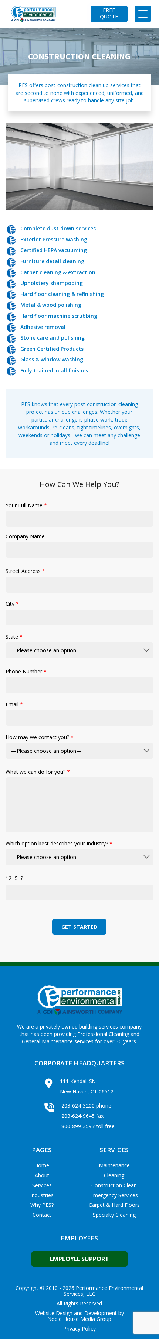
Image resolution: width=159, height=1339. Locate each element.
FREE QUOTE (109, 13)
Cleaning (114, 1175)
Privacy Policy (79, 1328)
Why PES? (42, 1204)
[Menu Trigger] (143, 14)
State (14, 636)
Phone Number (26, 671)
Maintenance (114, 1165)
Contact (42, 1214)
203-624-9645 (78, 1115)
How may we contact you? (40, 737)
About (42, 1175)
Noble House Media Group (79, 1319)
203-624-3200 (78, 1105)
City (12, 603)
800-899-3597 (78, 1126)
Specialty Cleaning (114, 1214)
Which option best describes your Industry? (59, 843)
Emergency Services (114, 1195)
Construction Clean (114, 1185)
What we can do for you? (38, 771)
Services (42, 1185)
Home (41, 1165)
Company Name (25, 536)
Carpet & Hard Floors (114, 1204)
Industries (42, 1195)
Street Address (25, 570)
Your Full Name (26, 505)
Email (14, 704)
